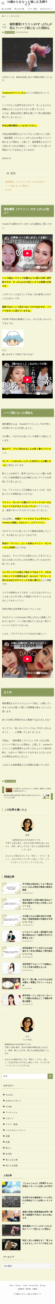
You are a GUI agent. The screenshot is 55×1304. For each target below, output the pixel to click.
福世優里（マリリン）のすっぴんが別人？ (25, 181)
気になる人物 (9, 32)
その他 (9, 1107)
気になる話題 (12, 1165)
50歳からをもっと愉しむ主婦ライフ (27, 3)
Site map (42, 1285)
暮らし (9, 1148)
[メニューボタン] (3, 3)
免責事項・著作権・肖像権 (27, 1289)
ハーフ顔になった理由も (17, 186)
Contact (25, 1285)
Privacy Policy (33, 1285)
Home (11, 1285)
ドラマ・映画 (12, 1124)
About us (18, 1285)
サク (27, 835)
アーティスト (12, 1112)
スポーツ (10, 1118)
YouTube (9, 1095)
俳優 (8, 1136)
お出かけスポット (14, 1101)
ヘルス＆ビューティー (16, 1130)
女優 (8, 1142)
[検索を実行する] (50, 1076)
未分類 (9, 1154)
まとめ (8, 189)
